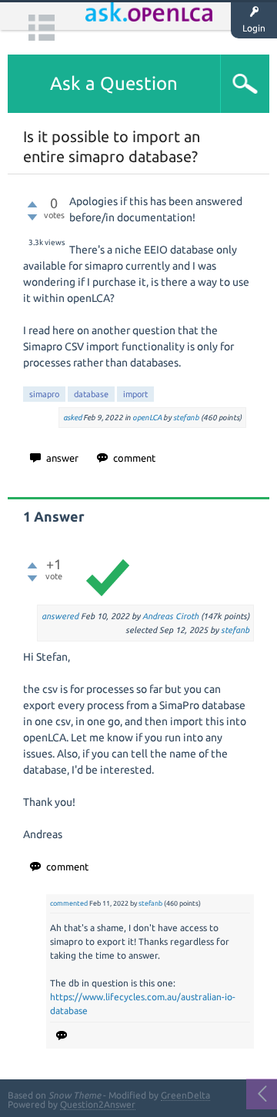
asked (72, 417)
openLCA (147, 417)
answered (60, 616)
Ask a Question (114, 83)
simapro (44, 394)
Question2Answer (97, 1104)
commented (69, 903)
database (91, 394)
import (135, 394)
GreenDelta (185, 1095)
